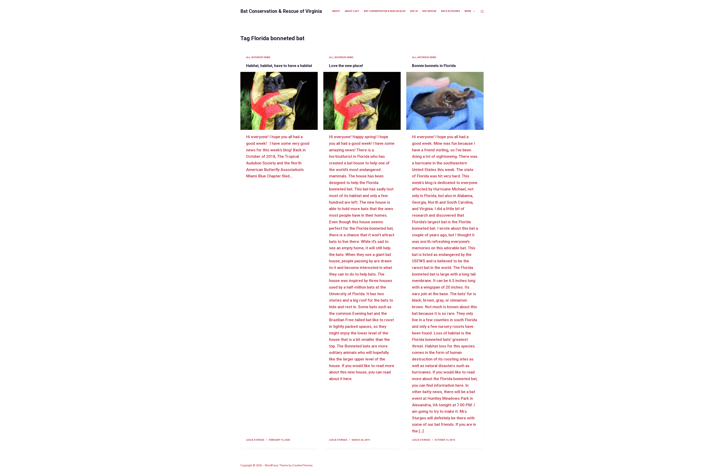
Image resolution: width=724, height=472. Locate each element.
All (248, 57)
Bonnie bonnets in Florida (434, 65)
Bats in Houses (450, 11)
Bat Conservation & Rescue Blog (385, 11)
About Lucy (352, 11)
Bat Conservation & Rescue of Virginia (281, 11)
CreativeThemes (302, 465)
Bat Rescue (429, 11)
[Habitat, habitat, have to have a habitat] (279, 101)
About (336, 11)
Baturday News (261, 57)
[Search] (482, 11)
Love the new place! (346, 65)
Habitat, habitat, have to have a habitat (279, 65)
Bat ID (414, 11)
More (468, 11)
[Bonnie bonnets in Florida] (445, 101)
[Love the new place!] (362, 101)
